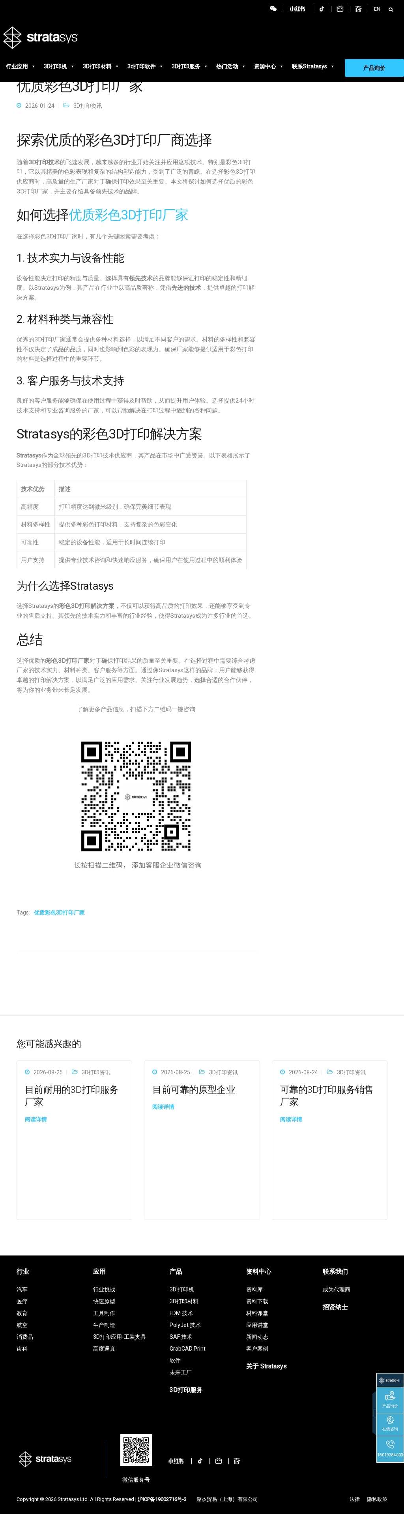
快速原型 (104, 1301)
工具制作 (104, 1313)
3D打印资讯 (87, 106)
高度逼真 (104, 1348)
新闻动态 (257, 1337)
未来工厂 (181, 1372)
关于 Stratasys (266, 1366)
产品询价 (374, 68)
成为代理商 (336, 1289)
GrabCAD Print (188, 1348)
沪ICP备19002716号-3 (162, 1499)
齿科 (22, 1348)
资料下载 (257, 1301)
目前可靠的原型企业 (193, 1089)
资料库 (254, 1289)
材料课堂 (257, 1313)
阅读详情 (36, 1119)
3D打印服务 (186, 66)
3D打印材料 (97, 66)
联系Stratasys (309, 66)
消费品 (25, 1337)
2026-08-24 (303, 1072)
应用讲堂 (257, 1325)
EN (377, 9)
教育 (22, 1313)
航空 (22, 1325)
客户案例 (257, 1348)
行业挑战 (104, 1289)
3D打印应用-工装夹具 (119, 1337)
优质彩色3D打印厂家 (128, 215)
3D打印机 (55, 66)
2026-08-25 (48, 1072)
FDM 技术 (181, 1313)
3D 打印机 (182, 1289)
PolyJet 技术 (185, 1325)
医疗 (22, 1301)
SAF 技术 (181, 1337)
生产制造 (104, 1325)
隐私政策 (377, 1499)
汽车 (22, 1289)
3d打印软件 (141, 66)
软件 (175, 1360)
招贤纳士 (335, 1307)
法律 (355, 1499)
